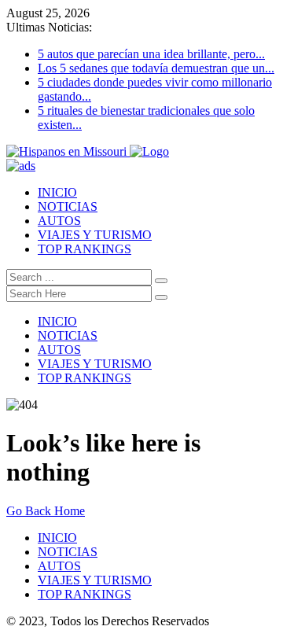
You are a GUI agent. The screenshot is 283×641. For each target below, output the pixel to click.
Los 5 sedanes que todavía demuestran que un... (156, 68)
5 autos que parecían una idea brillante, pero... (151, 54)
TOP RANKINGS (84, 249)
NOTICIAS (67, 206)
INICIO (57, 192)
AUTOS (59, 220)
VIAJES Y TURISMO (95, 234)
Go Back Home (45, 511)
